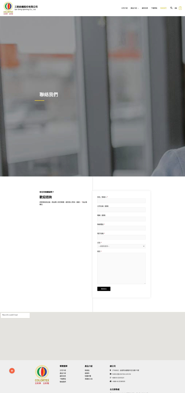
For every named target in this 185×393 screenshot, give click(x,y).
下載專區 (63, 379)
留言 (99, 251)
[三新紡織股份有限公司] (8, 8)
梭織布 (87, 373)
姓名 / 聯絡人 (102, 197)
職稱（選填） (102, 215)
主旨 (99, 243)
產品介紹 (63, 373)
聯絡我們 (63, 382)
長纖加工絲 (88, 379)
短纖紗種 (88, 376)
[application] (138, 8)
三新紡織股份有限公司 (26, 6)
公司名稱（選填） (103, 206)
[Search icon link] (171, 8)
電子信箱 (101, 233)
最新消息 (63, 376)
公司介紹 (63, 370)
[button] (12, 370)
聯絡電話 (101, 224)
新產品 (87, 370)
